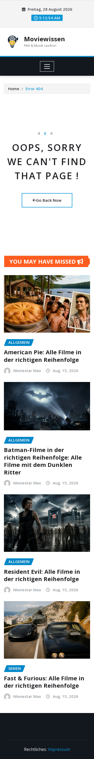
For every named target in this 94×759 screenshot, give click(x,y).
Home (13, 88)
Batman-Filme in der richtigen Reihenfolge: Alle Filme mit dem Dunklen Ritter (43, 461)
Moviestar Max (27, 370)
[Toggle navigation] (47, 66)
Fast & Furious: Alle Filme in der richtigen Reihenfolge (44, 682)
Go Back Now (48, 200)
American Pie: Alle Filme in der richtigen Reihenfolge (42, 355)
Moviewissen (44, 38)
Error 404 (34, 88)
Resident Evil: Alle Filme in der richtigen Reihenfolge (42, 575)
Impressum (59, 749)
